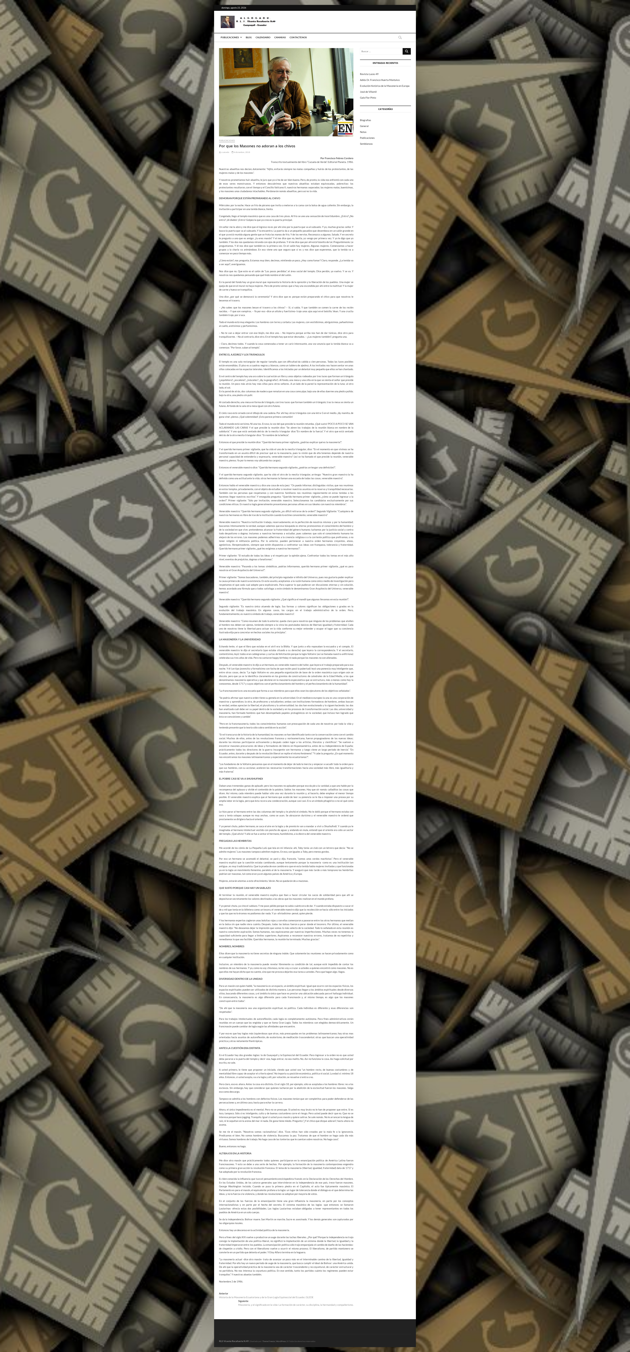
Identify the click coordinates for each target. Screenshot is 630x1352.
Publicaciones (230, 37)
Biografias (365, 120)
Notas (363, 131)
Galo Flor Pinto (368, 97)
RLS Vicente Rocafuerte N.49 (234, 1341)
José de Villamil (368, 91)
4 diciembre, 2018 (241, 152)
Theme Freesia (268, 1341)
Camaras (280, 37)
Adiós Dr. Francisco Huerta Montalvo (380, 79)
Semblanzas (366, 143)
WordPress (281, 1341)
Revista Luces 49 (369, 74)
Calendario (263, 37)
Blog (249, 37)
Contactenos (298, 37)
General (364, 126)
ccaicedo (225, 152)
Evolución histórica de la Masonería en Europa (385, 85)
